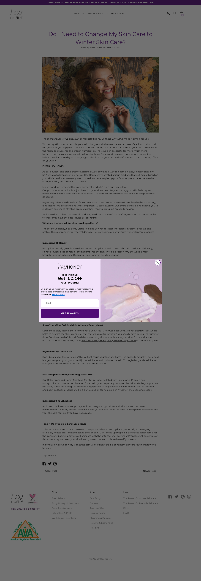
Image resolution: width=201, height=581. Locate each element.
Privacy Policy (58, 294)
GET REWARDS (70, 313)
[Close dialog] (157, 262)
